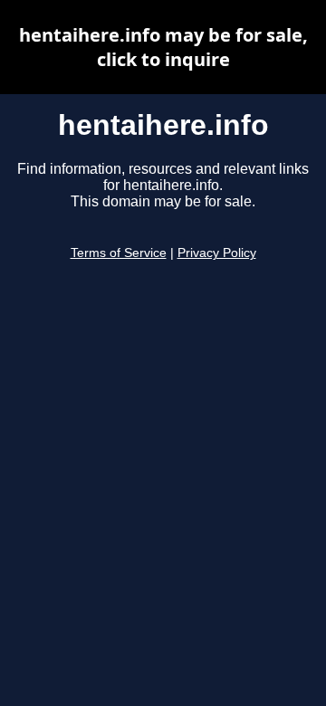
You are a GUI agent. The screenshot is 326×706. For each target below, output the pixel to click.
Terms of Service (119, 253)
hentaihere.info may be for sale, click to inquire (163, 47)
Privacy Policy (216, 253)
